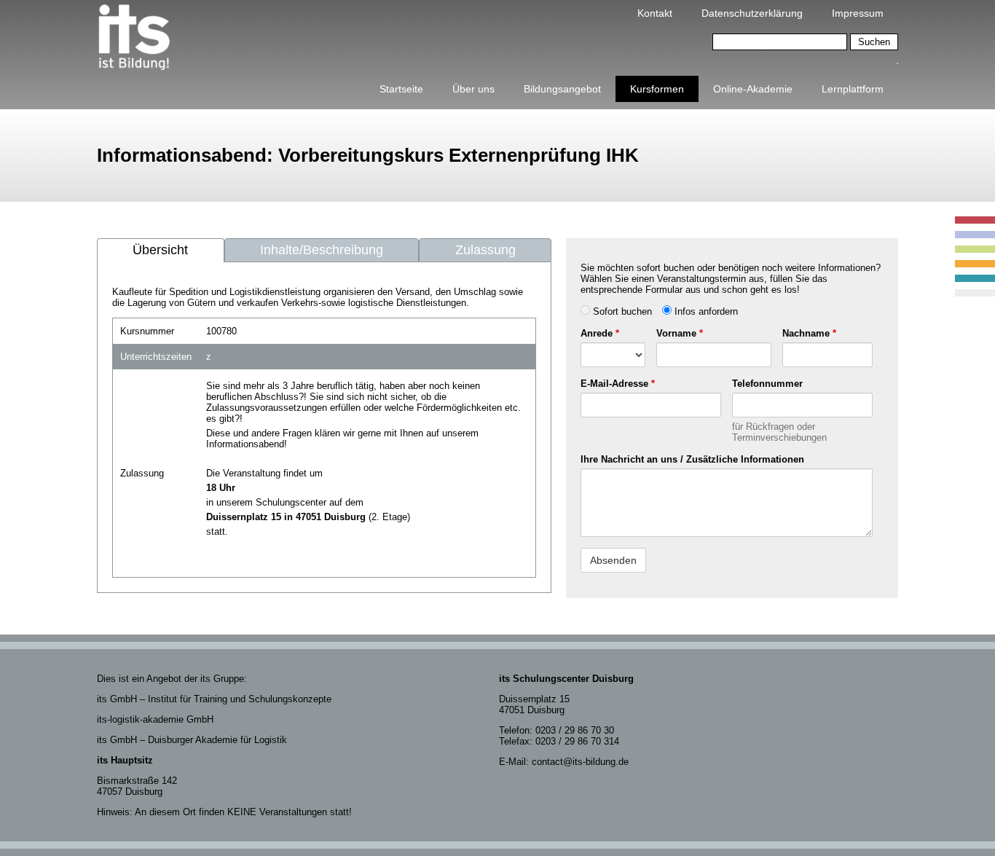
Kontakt (654, 13)
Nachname (809, 333)
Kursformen (657, 89)
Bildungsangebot (562, 89)
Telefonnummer (767, 383)
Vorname (679, 333)
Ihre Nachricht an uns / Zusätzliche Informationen (692, 459)
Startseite (401, 89)
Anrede (600, 333)
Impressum (858, 13)
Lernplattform (853, 89)
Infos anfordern (705, 311)
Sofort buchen (621, 311)
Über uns (473, 89)
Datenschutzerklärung (752, 13)
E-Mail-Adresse (618, 383)
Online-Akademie (753, 89)
